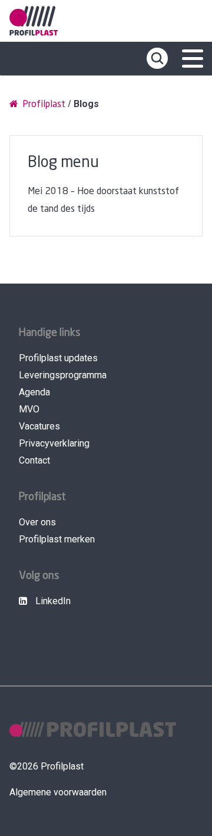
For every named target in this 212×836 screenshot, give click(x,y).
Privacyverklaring (54, 443)
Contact (34, 460)
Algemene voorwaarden (58, 792)
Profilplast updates (58, 358)
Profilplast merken (57, 539)
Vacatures (39, 426)
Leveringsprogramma (63, 375)
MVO (29, 409)
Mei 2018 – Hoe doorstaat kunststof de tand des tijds (103, 200)
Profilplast (42, 104)
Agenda (34, 392)
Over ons (37, 522)
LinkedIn (52, 601)
